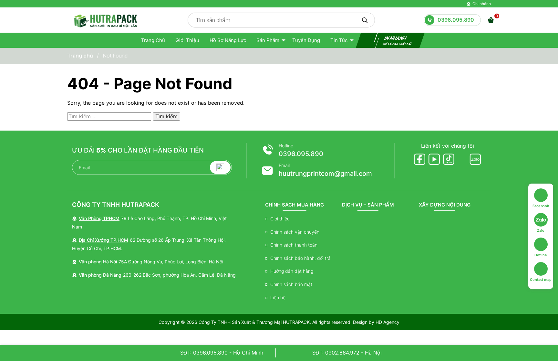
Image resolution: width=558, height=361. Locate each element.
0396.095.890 (301, 154)
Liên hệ (277, 297)
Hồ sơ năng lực (228, 40)
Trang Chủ (153, 40)
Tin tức (338, 40)
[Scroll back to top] (542, 345)
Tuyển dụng (306, 40)
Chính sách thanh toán (293, 245)
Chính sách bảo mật (291, 284)
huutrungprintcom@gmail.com (325, 173)
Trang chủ (80, 55)
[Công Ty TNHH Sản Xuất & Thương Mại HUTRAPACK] (105, 20)
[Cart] (490, 20)
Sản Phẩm (267, 40)
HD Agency (387, 322)
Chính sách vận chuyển (294, 232)
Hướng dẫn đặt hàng (291, 271)
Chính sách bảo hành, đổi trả (300, 258)
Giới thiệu (187, 40)
